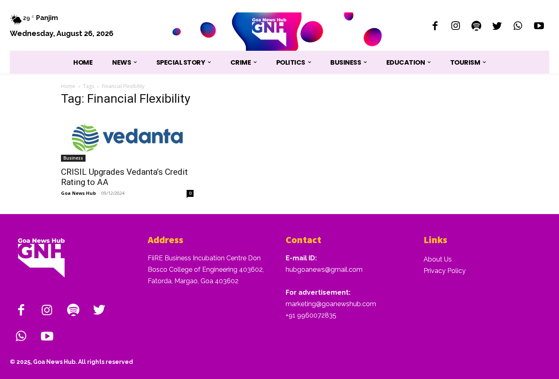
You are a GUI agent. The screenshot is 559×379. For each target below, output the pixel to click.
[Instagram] (455, 26)
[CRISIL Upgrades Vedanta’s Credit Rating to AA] (127, 138)
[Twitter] (497, 26)
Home (68, 86)
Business (73, 158)
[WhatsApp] (517, 26)
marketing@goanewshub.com (331, 304)
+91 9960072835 (311, 315)
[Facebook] (434, 26)
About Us (438, 259)
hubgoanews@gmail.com (324, 269)
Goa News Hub (78, 193)
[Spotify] (476, 26)
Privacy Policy (445, 271)
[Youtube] (538, 26)
